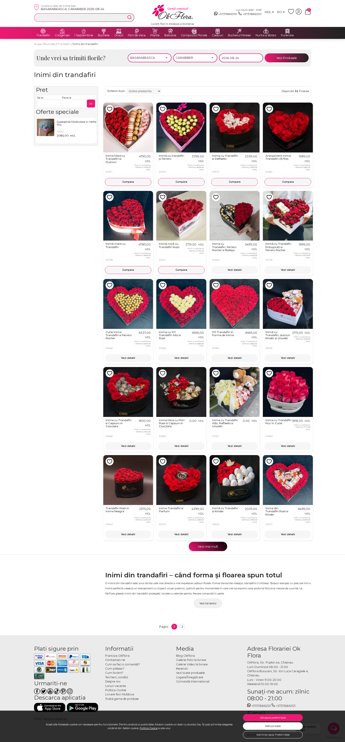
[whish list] (292, 13)
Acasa (38, 44)
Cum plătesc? (114, 668)
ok (90, 103)
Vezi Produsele (286, 58)
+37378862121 (227, 14)
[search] (129, 17)
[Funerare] (287, 31)
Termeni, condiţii (116, 677)
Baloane (170, 35)
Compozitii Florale (194, 35)
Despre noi (112, 681)
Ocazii (118, 35)
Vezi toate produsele (190, 673)
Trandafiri (43, 35)
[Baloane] (170, 31)
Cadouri (217, 35)
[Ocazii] (118, 31)
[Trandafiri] (43, 31)
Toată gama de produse (122, 699)
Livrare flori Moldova (119, 694)
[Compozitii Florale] (194, 31)
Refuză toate (273, 726)
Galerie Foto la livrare (191, 660)
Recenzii (182, 668)
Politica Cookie (149, 728)
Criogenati (62, 35)
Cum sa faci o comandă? (122, 664)
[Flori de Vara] (136, 31)
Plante (155, 35)
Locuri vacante (115, 686)
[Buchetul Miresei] (239, 31)
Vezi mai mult (208, 546)
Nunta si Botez (266, 35)
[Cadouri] (217, 31)
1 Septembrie (83, 35)
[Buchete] (103, 31)
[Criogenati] (62, 31)
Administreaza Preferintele (273, 734)
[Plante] (154, 31)
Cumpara (128, 181)
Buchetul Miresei (239, 35)
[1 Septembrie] (83, 31)
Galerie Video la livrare (192, 664)
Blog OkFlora (185, 655)
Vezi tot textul (207, 603)
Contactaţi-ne (115, 660)
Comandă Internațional (192, 681)
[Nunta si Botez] (265, 31)
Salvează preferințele (273, 717)
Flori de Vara (137, 35)
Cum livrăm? (114, 673)
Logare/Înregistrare (189, 677)
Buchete (104, 35)
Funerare (287, 35)
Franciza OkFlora (117, 655)
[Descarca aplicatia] (49, 707)
